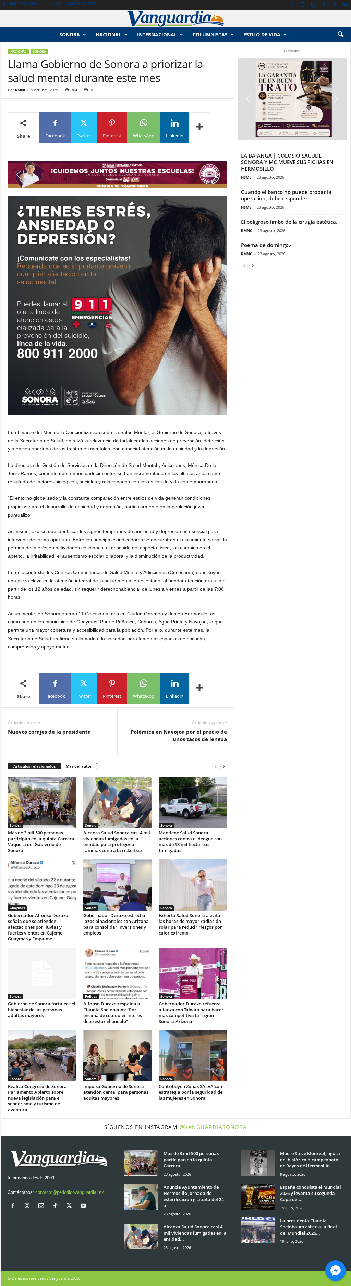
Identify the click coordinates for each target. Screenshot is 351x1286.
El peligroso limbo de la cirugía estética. (289, 221)
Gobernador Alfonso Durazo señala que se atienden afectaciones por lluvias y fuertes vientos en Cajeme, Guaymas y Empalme (38, 927)
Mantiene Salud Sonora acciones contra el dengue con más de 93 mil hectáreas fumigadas (190, 841)
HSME (246, 177)
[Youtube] (345, 5)
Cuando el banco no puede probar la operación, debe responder (286, 195)
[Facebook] (292, 5)
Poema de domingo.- (266, 245)
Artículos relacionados (34, 766)
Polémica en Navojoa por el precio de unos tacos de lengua (179, 735)
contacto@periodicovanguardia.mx (69, 1192)
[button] (340, 34)
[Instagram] (303, 5)
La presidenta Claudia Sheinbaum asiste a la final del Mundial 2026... (308, 1226)
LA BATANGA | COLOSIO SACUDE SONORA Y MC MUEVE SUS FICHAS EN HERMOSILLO (287, 162)
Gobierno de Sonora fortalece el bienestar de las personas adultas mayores (41, 1009)
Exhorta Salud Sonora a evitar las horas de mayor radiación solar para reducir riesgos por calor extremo (190, 924)
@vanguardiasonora (213, 1127)
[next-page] (223, 766)
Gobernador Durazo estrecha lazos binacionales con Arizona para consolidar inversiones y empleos (116, 924)
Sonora (69, 34)
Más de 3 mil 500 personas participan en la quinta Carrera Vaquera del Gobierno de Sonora (41, 841)
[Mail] (314, 5)
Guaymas (17, 907)
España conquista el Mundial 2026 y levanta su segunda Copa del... (310, 1193)
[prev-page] (215, 766)
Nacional (108, 34)
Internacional (157, 34)
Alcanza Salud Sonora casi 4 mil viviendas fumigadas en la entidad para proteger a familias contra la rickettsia (116, 841)
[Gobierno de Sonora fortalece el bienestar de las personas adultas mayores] (42, 973)
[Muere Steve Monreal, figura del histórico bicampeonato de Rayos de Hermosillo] (258, 1163)
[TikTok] (324, 5)
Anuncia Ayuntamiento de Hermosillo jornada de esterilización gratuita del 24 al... (194, 1196)
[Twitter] (335, 5)
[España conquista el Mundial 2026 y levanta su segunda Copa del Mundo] (258, 1197)
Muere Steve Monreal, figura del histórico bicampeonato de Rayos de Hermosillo (310, 1159)
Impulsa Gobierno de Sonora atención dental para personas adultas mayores (115, 1092)
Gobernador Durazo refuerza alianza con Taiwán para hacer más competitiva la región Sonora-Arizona (191, 1012)
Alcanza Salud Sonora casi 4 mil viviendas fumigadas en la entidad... (195, 1233)
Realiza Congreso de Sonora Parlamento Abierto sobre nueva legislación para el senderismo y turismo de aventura (37, 1098)
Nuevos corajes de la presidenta (49, 731)
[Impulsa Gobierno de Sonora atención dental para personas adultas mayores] (117, 1055)
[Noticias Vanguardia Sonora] (175, 18)
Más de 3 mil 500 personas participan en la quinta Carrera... (191, 1159)
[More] (199, 127)
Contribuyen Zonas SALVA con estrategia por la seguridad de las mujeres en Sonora (190, 1092)
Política (91, 996)
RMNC (20, 89)
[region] (117, 174)
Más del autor (79, 766)
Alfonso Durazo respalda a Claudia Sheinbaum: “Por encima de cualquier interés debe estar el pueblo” (112, 1012)
